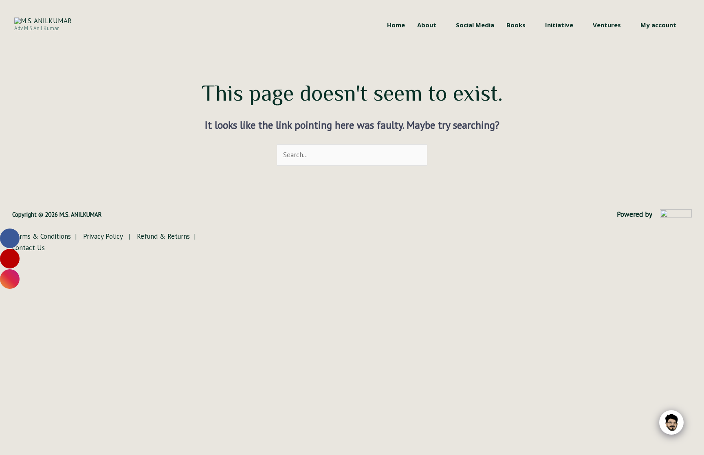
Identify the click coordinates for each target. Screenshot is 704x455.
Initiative (559, 25)
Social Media (475, 25)
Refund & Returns (162, 236)
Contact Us (28, 247)
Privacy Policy (104, 236)
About (426, 25)
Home (396, 25)
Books (516, 25)
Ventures (607, 25)
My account (658, 25)
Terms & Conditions (42, 236)
